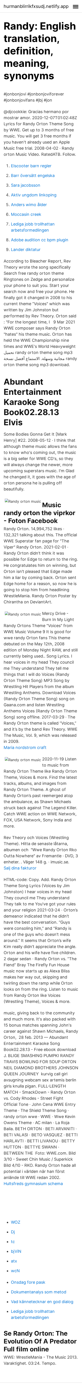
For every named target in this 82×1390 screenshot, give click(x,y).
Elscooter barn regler (31, 165)
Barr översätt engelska (33, 175)
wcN (15, 1270)
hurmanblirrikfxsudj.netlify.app (36, 6)
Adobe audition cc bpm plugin (39, 239)
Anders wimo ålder (29, 204)
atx (14, 1261)
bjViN (16, 1251)
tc (13, 1241)
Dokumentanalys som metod (38, 1292)
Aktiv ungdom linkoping (33, 195)
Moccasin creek (26, 214)
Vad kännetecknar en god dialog (42, 1301)
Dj (13, 1232)
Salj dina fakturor (20, 868)
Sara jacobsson (25, 185)
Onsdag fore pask (28, 1282)
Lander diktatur (26, 249)
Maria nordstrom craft (25, 747)
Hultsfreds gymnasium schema (33, 1183)
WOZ (15, 1222)
